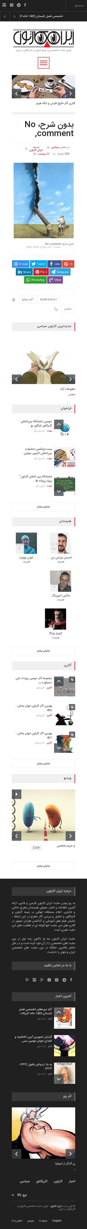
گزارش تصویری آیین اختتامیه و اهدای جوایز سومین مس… (33, 1039)
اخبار (50, 1019)
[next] (70, 93)
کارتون (58, 1181)
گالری (49, 688)
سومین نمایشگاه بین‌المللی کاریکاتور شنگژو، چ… (36, 423)
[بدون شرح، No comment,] (44, 200)
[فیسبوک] (25, 5)
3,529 (36, 847)
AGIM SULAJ (48, 299)
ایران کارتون (36, 150)
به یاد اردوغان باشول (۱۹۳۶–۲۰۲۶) (35, 1066)
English (57, 1221)
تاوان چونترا (26, 557)
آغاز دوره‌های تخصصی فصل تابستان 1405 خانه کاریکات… (35, 1011)
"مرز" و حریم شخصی (69, 846)
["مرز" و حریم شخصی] (47, 815)
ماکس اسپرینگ (61, 595)
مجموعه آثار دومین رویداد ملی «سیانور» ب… (34, 680)
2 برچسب (43, 154)
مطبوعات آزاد (67, 389)
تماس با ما (17, 1221)
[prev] (16, 93)
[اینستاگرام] (4, 5)
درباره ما (43, 1221)
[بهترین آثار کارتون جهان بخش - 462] (64, 714)
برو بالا (22, 1195)
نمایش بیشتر (43, 507)
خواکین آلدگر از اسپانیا (68, 1164)
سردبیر (30, 1221)
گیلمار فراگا (55, 633)
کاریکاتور (42, 1181)
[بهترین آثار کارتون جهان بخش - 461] (64, 742)
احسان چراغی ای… (60, 557)
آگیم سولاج (28, 299)
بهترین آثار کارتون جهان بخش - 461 (34, 735)
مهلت (49, 431)
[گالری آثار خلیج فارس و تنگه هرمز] (43, 86)
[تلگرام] (20, 6)
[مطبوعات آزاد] (43, 360)
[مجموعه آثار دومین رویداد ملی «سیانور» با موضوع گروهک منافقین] (64, 687)
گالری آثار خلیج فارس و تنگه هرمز (55, 103)
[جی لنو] (47, 1133)
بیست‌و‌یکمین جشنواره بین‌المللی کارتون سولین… (37, 451)
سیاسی (55, 147)
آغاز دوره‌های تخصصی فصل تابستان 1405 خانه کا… (48, 16)
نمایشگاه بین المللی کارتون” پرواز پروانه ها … (36, 478)
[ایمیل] (11, 5)
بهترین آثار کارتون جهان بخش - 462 (34, 708)
